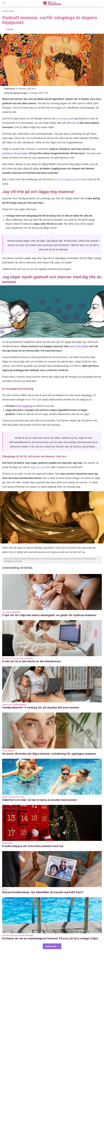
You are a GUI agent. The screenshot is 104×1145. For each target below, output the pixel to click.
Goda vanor (8, 751)
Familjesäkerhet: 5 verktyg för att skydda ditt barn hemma (40, 707)
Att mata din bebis (11, 612)
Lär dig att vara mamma (14, 705)
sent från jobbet (79, 346)
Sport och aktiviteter (13, 797)
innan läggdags (23, 405)
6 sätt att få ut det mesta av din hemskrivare (31, 661)
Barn (4, 889)
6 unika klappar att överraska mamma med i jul (32, 846)
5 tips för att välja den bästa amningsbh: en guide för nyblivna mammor (49, 615)
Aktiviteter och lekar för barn (17, 658)
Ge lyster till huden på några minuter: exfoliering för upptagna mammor (49, 753)
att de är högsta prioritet (67, 179)
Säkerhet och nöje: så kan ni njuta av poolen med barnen (39, 800)
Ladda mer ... (52, 946)
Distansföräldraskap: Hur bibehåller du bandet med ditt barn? (42, 892)
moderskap (62, 118)
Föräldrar (7, 843)
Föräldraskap (8, 11)
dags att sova (38, 467)
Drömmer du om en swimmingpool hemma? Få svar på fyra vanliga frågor (50, 938)
